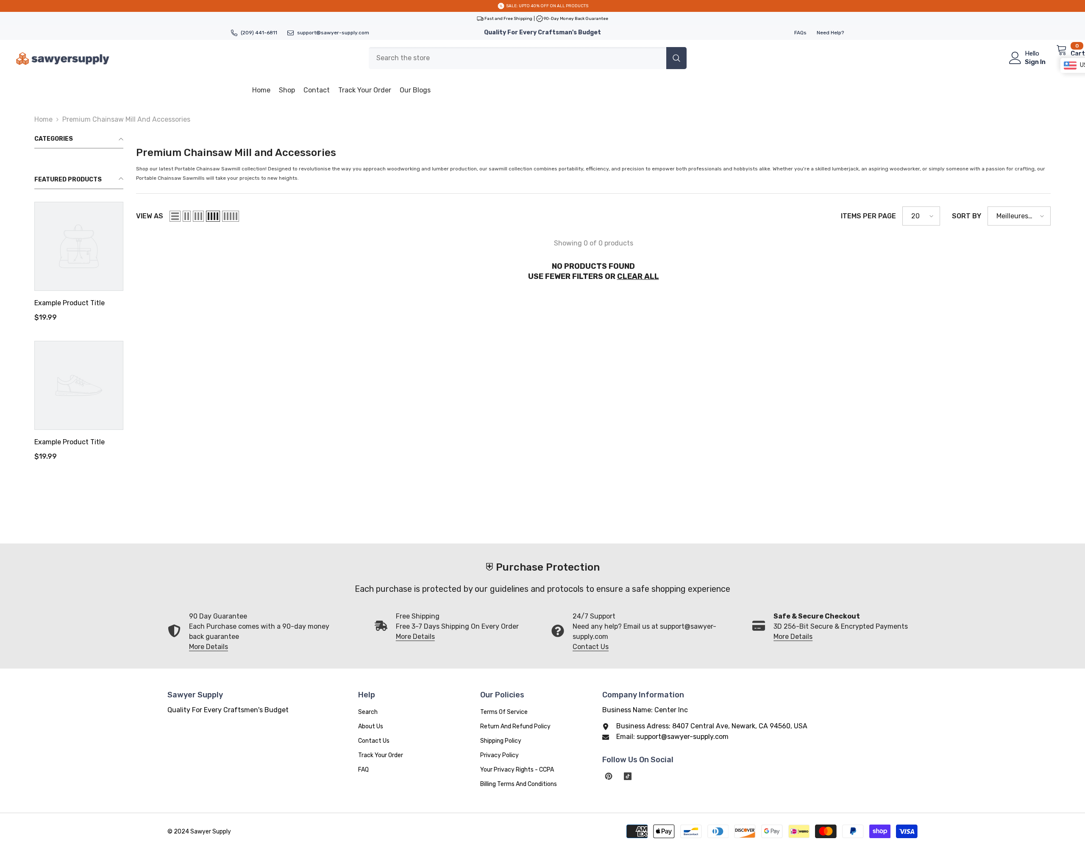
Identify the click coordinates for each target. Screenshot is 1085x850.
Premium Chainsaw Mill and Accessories (126, 119)
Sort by (966, 216)
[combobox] (517, 58)
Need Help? (830, 33)
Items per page (868, 216)
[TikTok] (627, 776)
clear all (638, 276)
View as (149, 216)
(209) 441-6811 (259, 33)
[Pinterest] (608, 776)
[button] (175, 216)
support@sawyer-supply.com (333, 33)
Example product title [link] (69, 303)
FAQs (800, 33)
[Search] (528, 58)
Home (43, 119)
